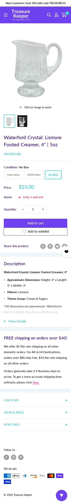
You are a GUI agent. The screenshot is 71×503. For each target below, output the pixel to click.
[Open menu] (6, 15)
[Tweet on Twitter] (57, 246)
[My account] (56, 15)
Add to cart (35, 223)
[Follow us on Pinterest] (20, 457)
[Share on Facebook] (43, 246)
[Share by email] (64, 246)
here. (36, 382)
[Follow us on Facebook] (6, 457)
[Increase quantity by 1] (43, 209)
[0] (64, 15)
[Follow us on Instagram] (13, 457)
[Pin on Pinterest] (50, 246)
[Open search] (49, 15)
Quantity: (10, 209)
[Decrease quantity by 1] (23, 209)
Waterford (12, 154)
